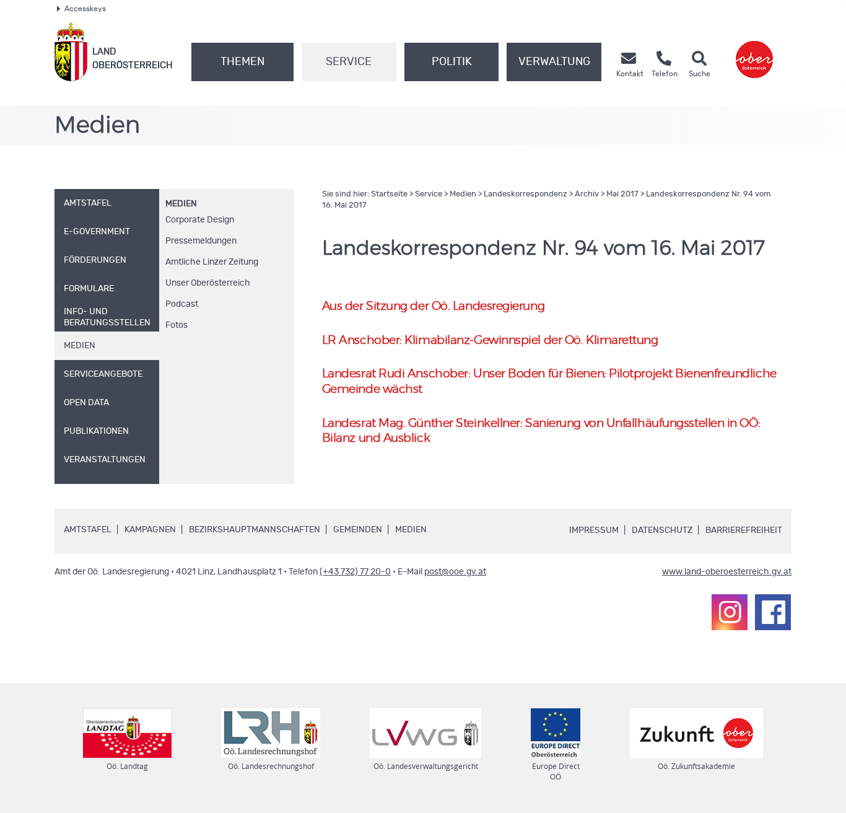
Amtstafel (87, 529)
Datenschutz (662, 530)
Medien (181, 204)
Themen (242, 62)
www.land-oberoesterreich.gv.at (726, 572)
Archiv (587, 194)
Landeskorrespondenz (525, 194)
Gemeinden (357, 529)
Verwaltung (554, 62)
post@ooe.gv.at (455, 572)
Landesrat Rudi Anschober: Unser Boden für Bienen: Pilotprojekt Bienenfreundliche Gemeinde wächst (549, 381)
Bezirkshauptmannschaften (254, 529)
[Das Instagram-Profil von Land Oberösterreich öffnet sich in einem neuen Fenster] (729, 612)
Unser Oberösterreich (207, 283)
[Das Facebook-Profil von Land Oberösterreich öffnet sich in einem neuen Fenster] (772, 612)
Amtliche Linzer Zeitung (211, 262)
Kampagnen (150, 529)
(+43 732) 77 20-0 (355, 572)
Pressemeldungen (201, 241)
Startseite (389, 194)
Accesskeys (85, 8)
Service (349, 62)
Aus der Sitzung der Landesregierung (433, 306)
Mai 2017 (622, 194)
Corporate (199, 220)
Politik (452, 62)
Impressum (594, 530)
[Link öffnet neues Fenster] (754, 51)
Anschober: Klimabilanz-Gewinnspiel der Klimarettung (490, 340)
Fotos (176, 325)
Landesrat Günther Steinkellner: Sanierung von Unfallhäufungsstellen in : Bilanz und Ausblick (541, 431)
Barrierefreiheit (743, 530)
